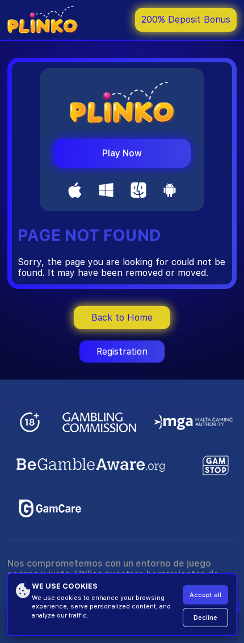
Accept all (205, 595)
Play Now (122, 153)
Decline (205, 617)
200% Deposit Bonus (185, 19)
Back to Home (122, 317)
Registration (122, 351)
